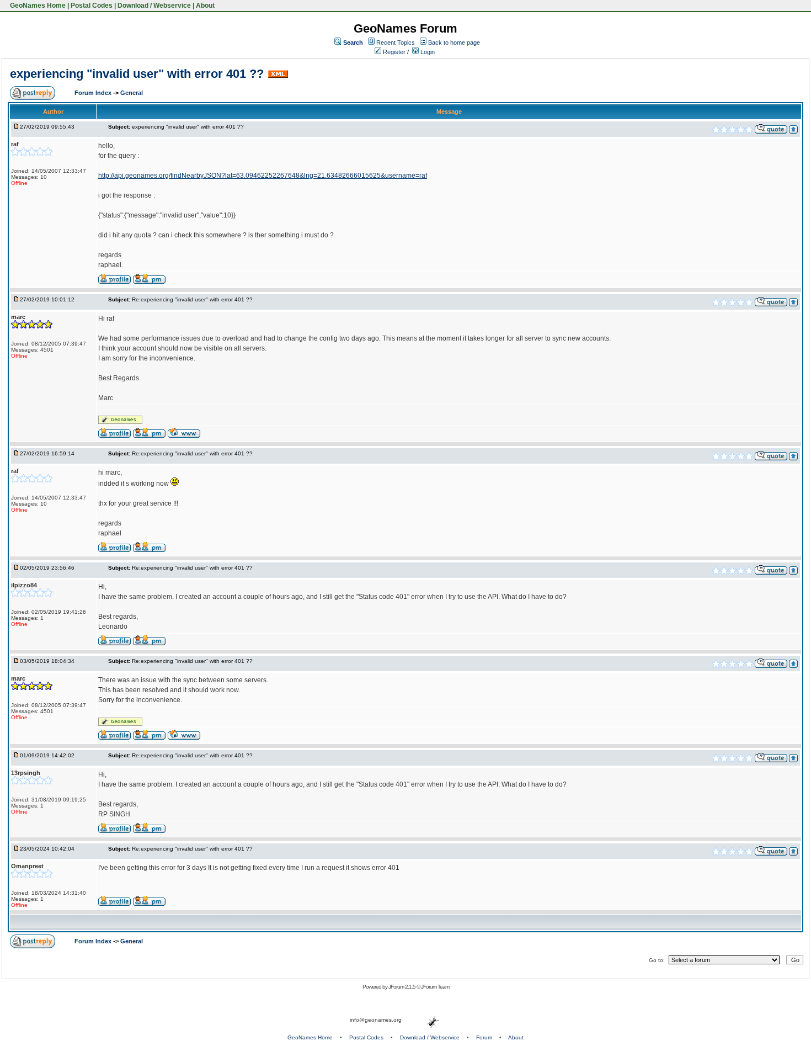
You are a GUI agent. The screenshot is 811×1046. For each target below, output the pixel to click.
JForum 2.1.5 (402, 987)
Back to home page (454, 42)
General (131, 92)
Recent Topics (395, 42)
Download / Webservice (154, 5)
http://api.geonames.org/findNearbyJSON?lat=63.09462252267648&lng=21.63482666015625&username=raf (262, 175)
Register (393, 52)
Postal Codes (92, 5)
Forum (484, 1037)
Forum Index (93, 92)
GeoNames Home (37, 5)
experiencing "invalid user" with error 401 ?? (137, 74)
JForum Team (435, 987)
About (205, 5)
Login (427, 52)
